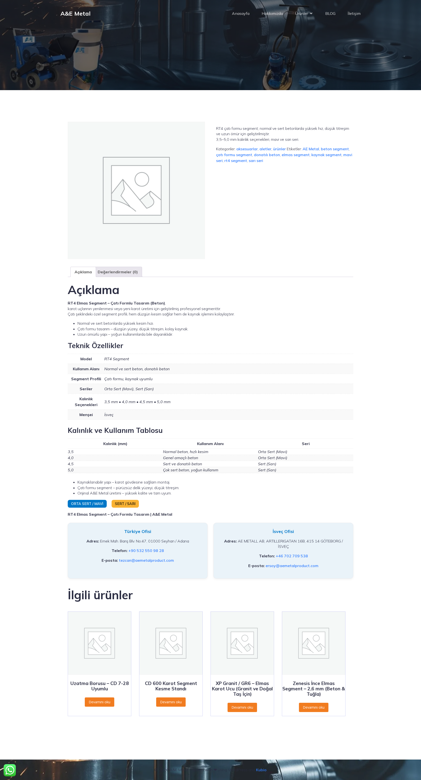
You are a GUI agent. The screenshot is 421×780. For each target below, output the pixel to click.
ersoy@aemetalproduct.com (292, 565)
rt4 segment (235, 160)
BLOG (330, 13)
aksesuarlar (247, 148)
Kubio (261, 769)
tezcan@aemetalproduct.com (146, 560)
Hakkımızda (272, 13)
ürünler (279, 148)
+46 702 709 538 (292, 555)
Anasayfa (240, 13)
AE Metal (311, 148)
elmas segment (296, 154)
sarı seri (256, 160)
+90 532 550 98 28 (146, 550)
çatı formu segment (234, 154)
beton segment (335, 148)
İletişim (354, 13)
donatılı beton (267, 154)
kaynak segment (326, 154)
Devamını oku (99, 702)
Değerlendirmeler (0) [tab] (118, 271)
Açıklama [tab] (83, 271)
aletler (265, 148)
